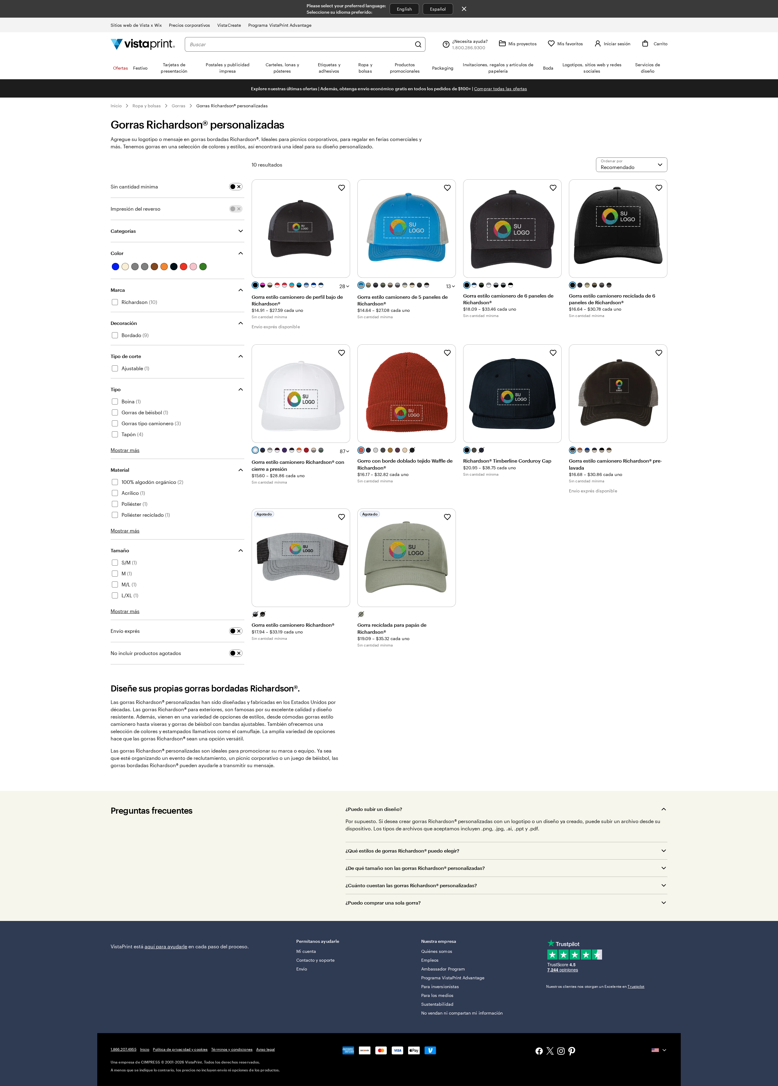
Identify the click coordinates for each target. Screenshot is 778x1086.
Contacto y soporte (315, 960)
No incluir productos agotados (146, 653)
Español (438, 9)
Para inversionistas (440, 986)
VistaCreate (229, 25)
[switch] (236, 186)
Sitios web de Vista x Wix (136, 25)
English (404, 9)
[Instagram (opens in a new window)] (561, 1052)
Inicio (116, 105)
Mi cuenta (306, 951)
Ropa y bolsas (147, 105)
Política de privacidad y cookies (180, 1049)
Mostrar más (125, 450)
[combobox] (300, 44)
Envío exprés (125, 631)
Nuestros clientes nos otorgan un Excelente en (595, 986)
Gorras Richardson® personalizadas (232, 105)
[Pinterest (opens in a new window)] (572, 1051)
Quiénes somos (436, 951)
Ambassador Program (443, 968)
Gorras (178, 105)
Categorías (123, 231)
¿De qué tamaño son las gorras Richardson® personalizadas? (415, 868)
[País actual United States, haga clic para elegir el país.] (659, 1050)
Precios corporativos (189, 25)
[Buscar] (418, 44)
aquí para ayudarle (166, 946)
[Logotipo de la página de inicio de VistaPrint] (143, 44)
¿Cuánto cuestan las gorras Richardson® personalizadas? (411, 885)
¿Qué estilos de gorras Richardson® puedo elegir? (402, 850)
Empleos (430, 960)
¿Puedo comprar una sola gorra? (383, 902)
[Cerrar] (464, 9)
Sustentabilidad (437, 1004)
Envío (301, 968)
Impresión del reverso (135, 209)
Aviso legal (265, 1049)
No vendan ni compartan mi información (462, 1012)
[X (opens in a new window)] (550, 1052)
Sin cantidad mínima (134, 186)
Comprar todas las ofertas (500, 88)
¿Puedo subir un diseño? (374, 809)
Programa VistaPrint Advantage (280, 25)
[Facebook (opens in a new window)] (539, 1052)
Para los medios (437, 995)
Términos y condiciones (232, 1049)
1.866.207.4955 (123, 1049)
